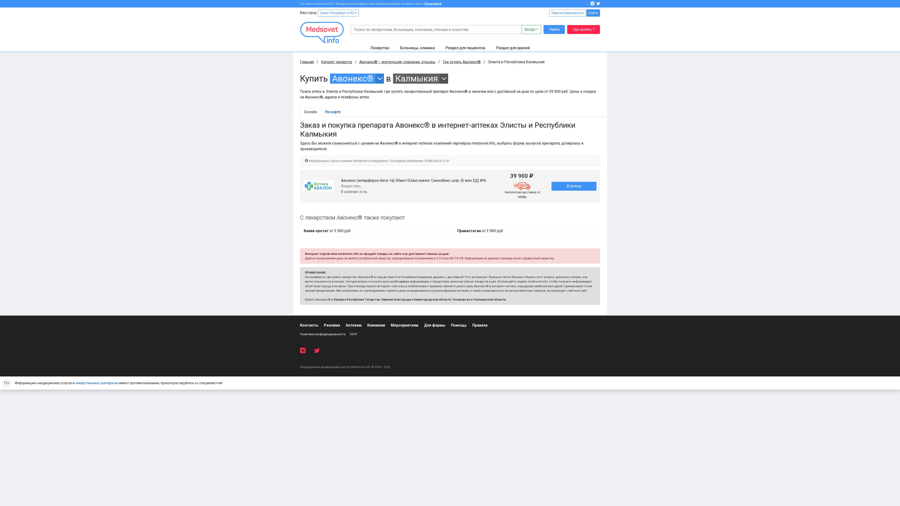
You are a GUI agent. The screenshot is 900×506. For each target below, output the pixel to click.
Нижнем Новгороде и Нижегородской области (416, 299)
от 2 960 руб (480, 231)
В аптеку (574, 186)
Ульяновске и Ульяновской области (479, 299)
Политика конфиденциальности (322, 334)
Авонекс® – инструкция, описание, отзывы (397, 62)
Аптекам (354, 325)
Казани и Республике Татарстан (357, 299)
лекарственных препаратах (96, 383)
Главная (307, 62)
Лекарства (379, 48)
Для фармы (434, 325)
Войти (593, 13)
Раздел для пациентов (465, 48)
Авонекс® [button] (353, 79)
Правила (480, 325)
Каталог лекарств (336, 62)
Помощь (459, 325)
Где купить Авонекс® (462, 62)
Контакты (309, 325)
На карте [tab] (333, 112)
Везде (530, 29)
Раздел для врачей (513, 48)
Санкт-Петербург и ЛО (337, 13)
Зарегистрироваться (567, 13)
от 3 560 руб (327, 231)
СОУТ (353, 334)
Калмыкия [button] (416, 79)
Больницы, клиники (417, 48)
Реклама (332, 325)
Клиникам (376, 325)
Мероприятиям (404, 325)
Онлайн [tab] (310, 112)
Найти (554, 29)
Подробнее (433, 3)
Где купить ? (584, 29)
